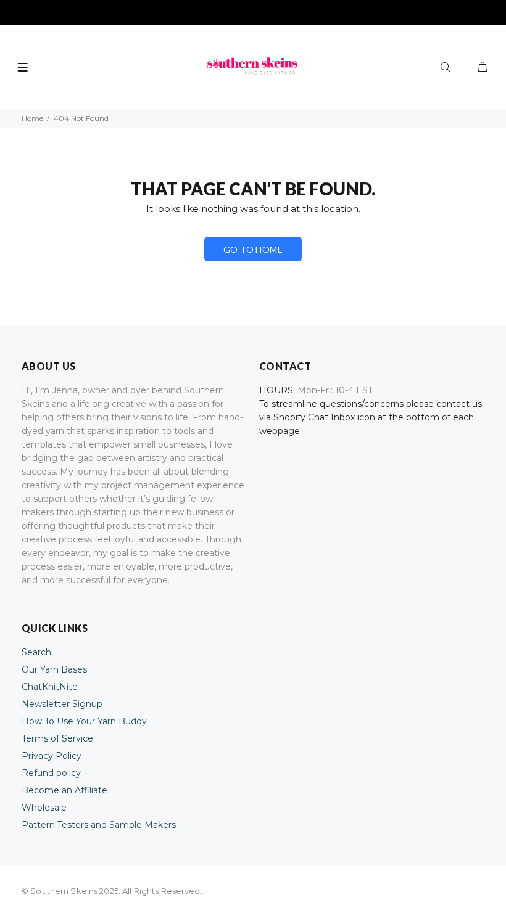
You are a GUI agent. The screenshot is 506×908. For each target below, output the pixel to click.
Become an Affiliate (64, 790)
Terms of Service (57, 738)
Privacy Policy (51, 755)
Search (36, 652)
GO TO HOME (253, 249)
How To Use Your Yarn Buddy (84, 721)
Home (32, 118)
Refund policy (51, 773)
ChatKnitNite (50, 686)
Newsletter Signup (62, 704)
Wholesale (44, 807)
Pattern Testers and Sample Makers (99, 824)
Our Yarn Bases (54, 669)
